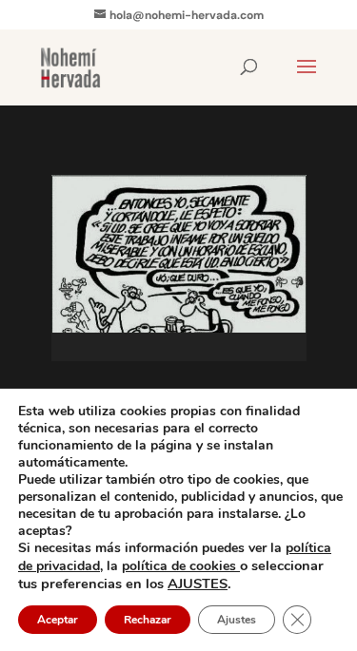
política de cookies (181, 566)
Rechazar (147, 619)
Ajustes (236, 619)
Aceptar (57, 619)
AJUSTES (198, 583)
